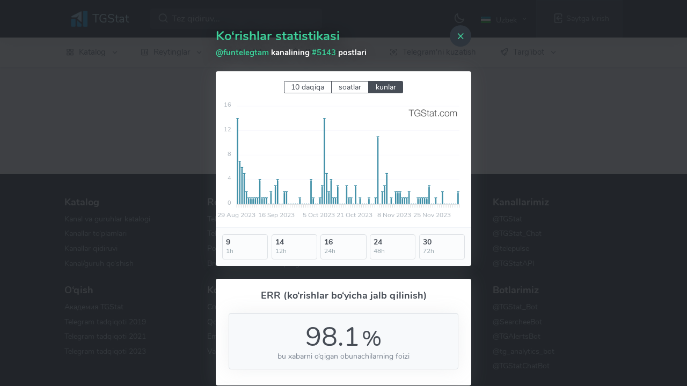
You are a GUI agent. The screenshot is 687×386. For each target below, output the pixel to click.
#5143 (324, 52)
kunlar (386, 87)
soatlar (350, 87)
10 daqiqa (307, 87)
